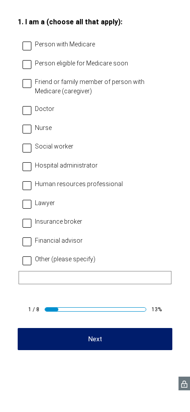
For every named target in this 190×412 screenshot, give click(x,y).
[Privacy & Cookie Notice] (184, 383)
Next (95, 339)
